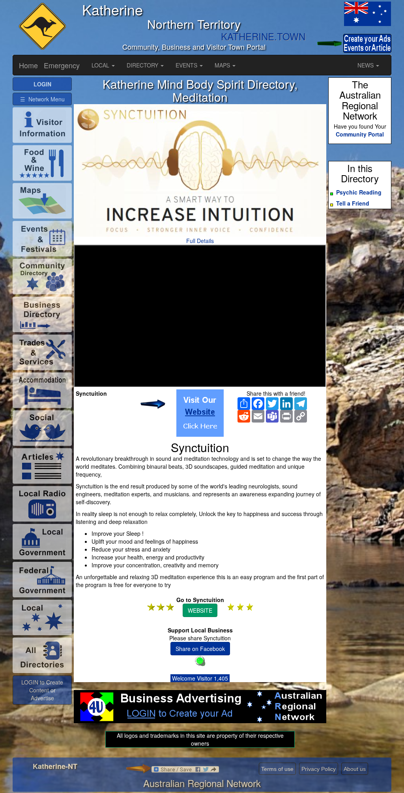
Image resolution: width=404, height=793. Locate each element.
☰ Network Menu (42, 99)
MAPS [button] (223, 65)
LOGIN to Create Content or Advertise (42, 690)
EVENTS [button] (187, 65)
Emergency (62, 65)
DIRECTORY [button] (143, 65)
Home (28, 65)
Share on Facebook (200, 649)
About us (355, 769)
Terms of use (277, 769)
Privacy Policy (318, 769)
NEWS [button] (366, 65)
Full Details (200, 241)
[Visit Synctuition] (200, 413)
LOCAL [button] (101, 65)
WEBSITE (200, 610)
